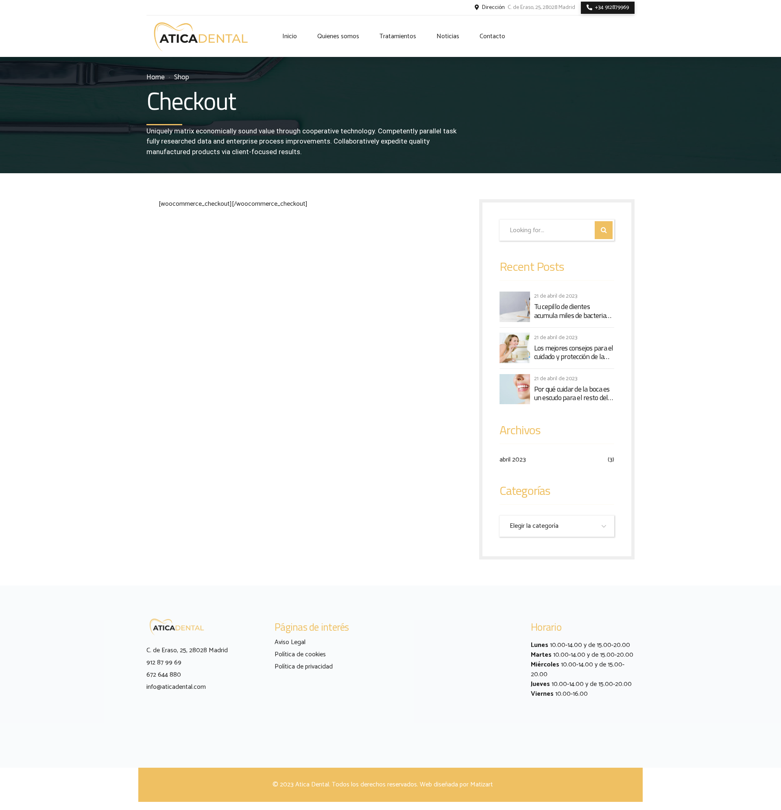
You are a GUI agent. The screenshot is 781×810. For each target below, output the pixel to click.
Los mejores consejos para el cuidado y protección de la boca (573, 352)
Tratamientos (398, 36)
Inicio (289, 36)
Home (155, 77)
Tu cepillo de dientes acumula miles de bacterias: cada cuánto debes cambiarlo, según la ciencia (572, 311)
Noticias (447, 36)
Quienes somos (338, 36)
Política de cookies (300, 654)
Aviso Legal (290, 642)
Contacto (492, 36)
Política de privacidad (304, 666)
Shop (181, 77)
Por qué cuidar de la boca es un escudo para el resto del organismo (572, 393)
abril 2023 (513, 460)
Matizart (481, 784)
